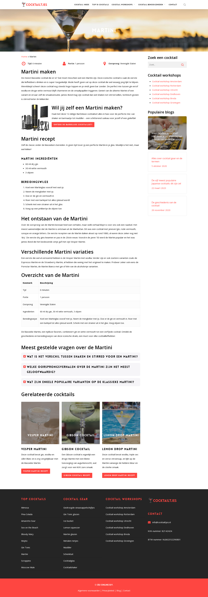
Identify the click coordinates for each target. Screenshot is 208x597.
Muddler (67, 547)
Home (24, 56)
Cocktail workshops (122, 5)
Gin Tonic (25, 547)
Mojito (24, 540)
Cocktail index (81, 5)
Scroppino (26, 560)
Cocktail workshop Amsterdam (167, 81)
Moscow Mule (28, 567)
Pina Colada (26, 514)
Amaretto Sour (28, 520)
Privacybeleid (108, 590)
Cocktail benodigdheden (150, 5)
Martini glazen (70, 534)
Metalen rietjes (70, 540)
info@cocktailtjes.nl (161, 522)
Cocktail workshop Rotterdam (166, 85)
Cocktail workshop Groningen (166, 102)
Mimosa (25, 507)
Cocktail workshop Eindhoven (166, 94)
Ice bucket (68, 520)
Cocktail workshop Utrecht (165, 89)
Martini (24, 554)
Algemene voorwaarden (89, 590)
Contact (173, 5)
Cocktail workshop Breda (164, 98)
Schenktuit (68, 554)
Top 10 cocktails (100, 5)
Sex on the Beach (29, 527)
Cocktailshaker (70, 567)
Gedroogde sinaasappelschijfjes (79, 507)
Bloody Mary (27, 534)
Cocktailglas (69, 560)
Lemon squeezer (71, 527)
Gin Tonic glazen (71, 514)
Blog (118, 590)
